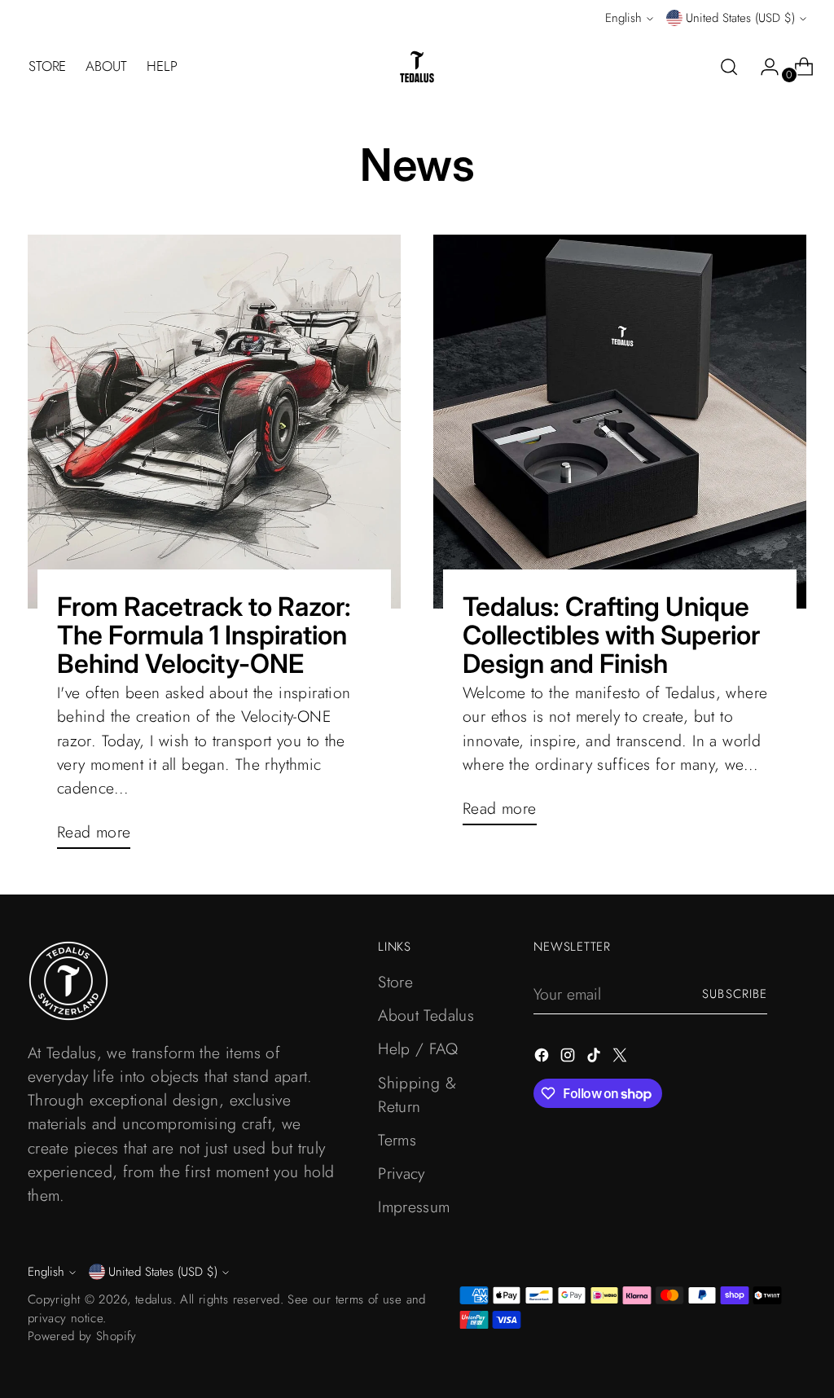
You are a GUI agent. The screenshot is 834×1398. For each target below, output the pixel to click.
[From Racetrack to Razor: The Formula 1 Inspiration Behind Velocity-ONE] (214, 421)
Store (395, 981)
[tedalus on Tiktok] (595, 1058)
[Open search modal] (729, 67)
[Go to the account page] (763, 67)
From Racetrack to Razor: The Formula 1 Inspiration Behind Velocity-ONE (204, 635)
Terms (397, 1139)
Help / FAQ (418, 1048)
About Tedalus (426, 1015)
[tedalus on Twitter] (621, 1058)
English (623, 18)
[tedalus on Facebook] (543, 1058)
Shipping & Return (417, 1094)
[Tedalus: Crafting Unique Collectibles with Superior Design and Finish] (619, 421)
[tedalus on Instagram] (569, 1058)
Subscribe (734, 994)
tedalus (154, 1299)
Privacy (401, 1173)
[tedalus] (417, 66)
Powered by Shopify (82, 1336)
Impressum (414, 1206)
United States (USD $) (740, 18)
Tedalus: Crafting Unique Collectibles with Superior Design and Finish (611, 635)
